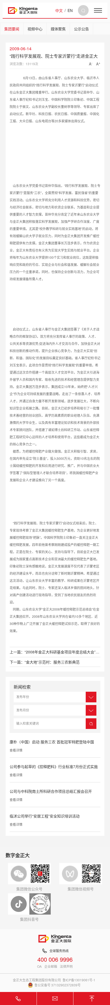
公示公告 (81, 28)
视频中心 (35, 28)
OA (39, 966)
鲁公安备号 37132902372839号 (57, 985)
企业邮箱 (50, 966)
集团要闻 (11, 28)
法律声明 (66, 966)
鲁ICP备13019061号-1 (78, 980)
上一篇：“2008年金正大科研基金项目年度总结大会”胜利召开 (55, 651)
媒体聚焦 (58, 28)
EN (70, 10)
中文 (59, 10)
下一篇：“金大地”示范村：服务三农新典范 (45, 662)
